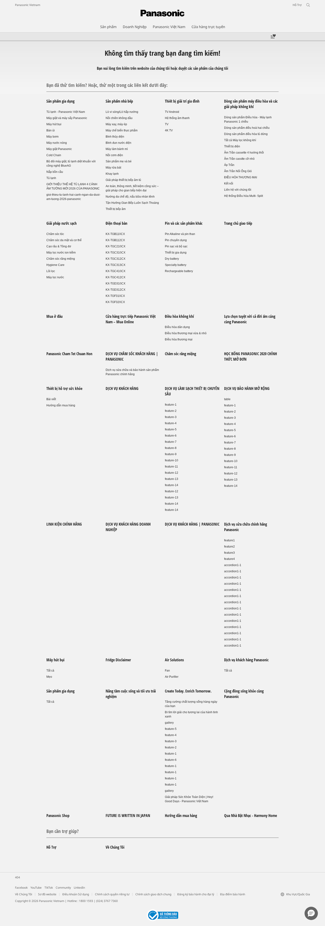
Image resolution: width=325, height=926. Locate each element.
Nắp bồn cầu (54, 172)
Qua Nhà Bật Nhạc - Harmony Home (250, 815)
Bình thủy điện (115, 136)
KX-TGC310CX (115, 252)
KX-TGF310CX (115, 296)
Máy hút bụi (53, 124)
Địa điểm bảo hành (232, 894)
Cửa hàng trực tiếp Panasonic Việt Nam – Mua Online (131, 319)
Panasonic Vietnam (27, 5)
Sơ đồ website (47, 894)
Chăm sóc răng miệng (60, 258)
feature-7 (171, 441)
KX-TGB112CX (115, 240)
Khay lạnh (112, 173)
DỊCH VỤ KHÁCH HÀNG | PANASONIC (192, 524)
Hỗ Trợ (51, 847)
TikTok (48, 888)
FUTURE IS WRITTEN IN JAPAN (128, 815)
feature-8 (171, 448)
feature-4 (171, 423)
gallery (169, 722)
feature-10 (171, 460)
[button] (311, 913)
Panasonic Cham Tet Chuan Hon (69, 353)
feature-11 (171, 466)
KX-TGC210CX (115, 246)
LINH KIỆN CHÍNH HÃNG (64, 524)
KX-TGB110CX (115, 234)
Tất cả (50, 670)
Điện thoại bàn (116, 223)
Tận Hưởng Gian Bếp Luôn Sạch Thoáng (132, 202)
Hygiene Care (55, 265)
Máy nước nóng (56, 142)
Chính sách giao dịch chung (153, 894)
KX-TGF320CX (115, 302)
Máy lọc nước (55, 277)
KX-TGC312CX (115, 258)
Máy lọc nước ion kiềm (61, 252)
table (227, 399)
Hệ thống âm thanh (177, 118)
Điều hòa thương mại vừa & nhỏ (186, 333)
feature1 (229, 540)
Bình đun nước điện (118, 142)
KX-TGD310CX (115, 283)
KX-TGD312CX (115, 289)
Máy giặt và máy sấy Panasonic (66, 118)
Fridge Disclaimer (118, 659)
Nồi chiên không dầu (119, 118)
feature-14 (171, 485)
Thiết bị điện (232, 146)
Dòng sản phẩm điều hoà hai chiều (247, 127)
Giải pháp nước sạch (61, 223)
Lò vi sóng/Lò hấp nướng (122, 112)
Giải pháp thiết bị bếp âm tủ (123, 180)
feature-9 (171, 454)
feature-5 (171, 429)
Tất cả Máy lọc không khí (240, 140)
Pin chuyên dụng (176, 240)
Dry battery (172, 258)
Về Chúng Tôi (115, 847)
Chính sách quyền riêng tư (112, 894)
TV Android (172, 112)
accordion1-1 (232, 565)
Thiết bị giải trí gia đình (182, 101)
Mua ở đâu (54, 316)
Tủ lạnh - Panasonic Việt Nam (65, 112)
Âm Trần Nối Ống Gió (238, 171)
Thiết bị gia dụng (176, 252)
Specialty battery (175, 265)
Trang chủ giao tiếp (238, 223)
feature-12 (171, 472)
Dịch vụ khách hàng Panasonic (246, 659)
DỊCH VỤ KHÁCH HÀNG (122, 388)
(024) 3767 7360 (107, 901)
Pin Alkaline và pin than (180, 234)
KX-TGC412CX (115, 277)
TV (166, 124)
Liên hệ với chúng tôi (237, 189)
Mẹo (49, 676)
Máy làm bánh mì (117, 149)
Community (63, 888)
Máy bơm (52, 136)
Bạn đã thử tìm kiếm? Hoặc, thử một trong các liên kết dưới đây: (106, 85)
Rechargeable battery (179, 271)
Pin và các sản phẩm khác (183, 223)
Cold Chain (53, 155)
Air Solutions (174, 659)
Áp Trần (229, 165)
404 (17, 877)
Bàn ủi (50, 130)
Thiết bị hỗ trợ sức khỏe (64, 388)
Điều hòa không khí (179, 316)
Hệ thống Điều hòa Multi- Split (243, 196)
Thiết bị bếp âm (116, 209)
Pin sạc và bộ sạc (176, 246)
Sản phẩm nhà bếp (119, 101)
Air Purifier (171, 676)
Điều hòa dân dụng (177, 327)
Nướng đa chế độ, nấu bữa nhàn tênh (130, 196)
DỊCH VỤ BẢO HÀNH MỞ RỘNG (247, 388)
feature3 (229, 552)
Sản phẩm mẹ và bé (119, 161)
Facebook (21, 888)
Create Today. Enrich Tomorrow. (188, 691)
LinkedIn (79, 888)
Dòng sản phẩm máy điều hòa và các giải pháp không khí (251, 104)
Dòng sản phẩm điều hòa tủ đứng (246, 134)
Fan (167, 670)
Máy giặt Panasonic (59, 149)
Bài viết (51, 399)
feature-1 (171, 404)
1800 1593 (86, 901)
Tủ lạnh (51, 178)
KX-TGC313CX (115, 265)
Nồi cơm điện (114, 155)
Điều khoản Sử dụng (75, 894)
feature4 (229, 559)
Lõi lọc (50, 271)
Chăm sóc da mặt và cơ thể (64, 240)
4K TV (169, 130)
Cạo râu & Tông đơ (58, 246)
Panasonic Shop (57, 815)
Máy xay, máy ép (116, 124)
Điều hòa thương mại (178, 339)
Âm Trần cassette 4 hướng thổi (244, 152)
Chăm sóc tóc (55, 234)
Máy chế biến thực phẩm (122, 130)
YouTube (36, 888)
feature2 (229, 546)
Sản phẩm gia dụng (60, 101)
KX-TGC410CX (115, 271)
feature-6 (171, 435)
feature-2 (171, 411)
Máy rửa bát (113, 167)
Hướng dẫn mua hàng (60, 405)
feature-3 (171, 417)
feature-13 (171, 479)
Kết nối (228, 183)
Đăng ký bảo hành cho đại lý (195, 894)
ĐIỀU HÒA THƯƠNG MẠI (240, 177)
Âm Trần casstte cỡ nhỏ (239, 158)
